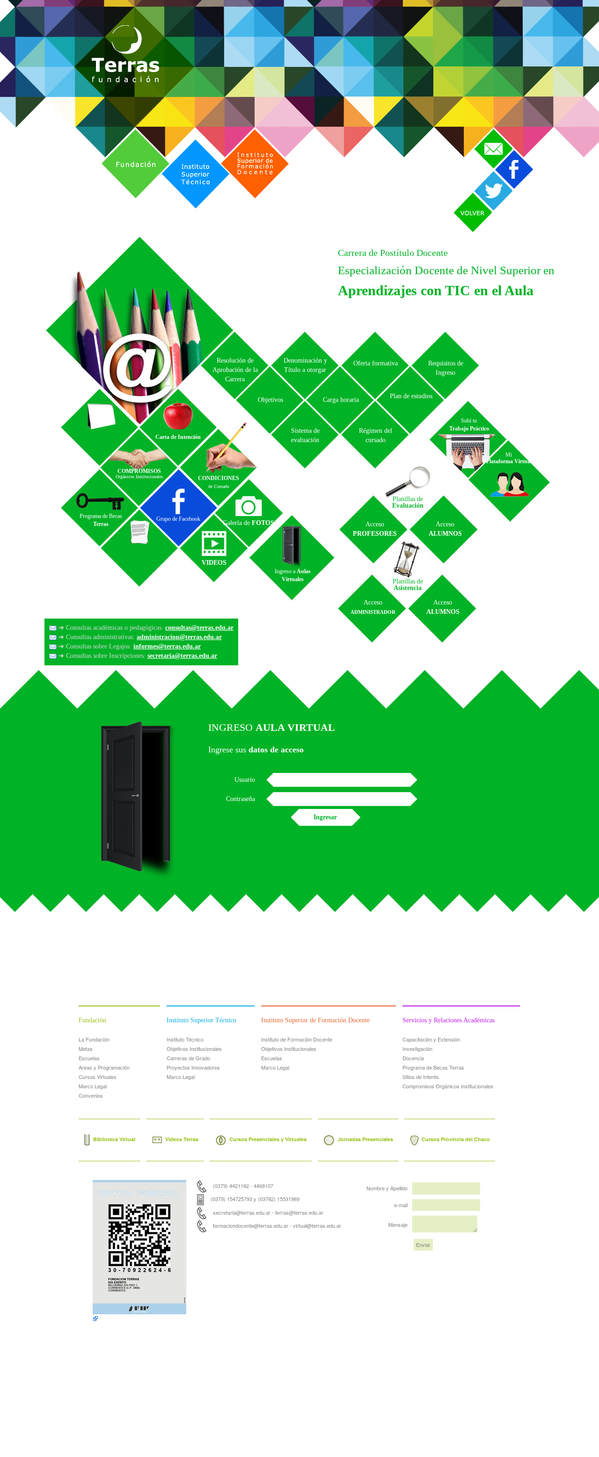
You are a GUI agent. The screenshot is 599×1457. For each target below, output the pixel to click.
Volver (462, 195)
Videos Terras (181, 1139)
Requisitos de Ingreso (445, 368)
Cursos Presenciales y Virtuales (268, 1139)
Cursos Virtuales (98, 1076)
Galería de (248, 523)
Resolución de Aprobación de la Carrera (235, 370)
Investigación (417, 1048)
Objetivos (270, 399)
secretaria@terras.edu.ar (182, 655)
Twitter (484, 173)
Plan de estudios (411, 396)
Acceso (375, 529)
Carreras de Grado (188, 1058)
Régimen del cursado (375, 435)
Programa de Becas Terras (433, 1067)
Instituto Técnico (185, 1039)
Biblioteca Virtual (114, 1139)
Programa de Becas (101, 520)
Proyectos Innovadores (193, 1067)
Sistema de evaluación (305, 435)
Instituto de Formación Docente (296, 1039)
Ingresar (325, 817)
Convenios (91, 1095)
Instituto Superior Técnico (186, 141)
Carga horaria (341, 399)
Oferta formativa (375, 363)
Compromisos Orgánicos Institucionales (447, 1086)
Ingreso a (293, 575)
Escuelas (89, 1058)
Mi (509, 458)
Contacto (487, 131)
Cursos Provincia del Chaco (456, 1139)
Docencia (413, 1058)
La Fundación (94, 1039)
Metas (86, 1048)
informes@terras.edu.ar (167, 646)
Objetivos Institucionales (194, 1048)
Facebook (510, 152)
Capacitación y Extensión (431, 1039)
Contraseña (240, 798)
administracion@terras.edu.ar (179, 637)
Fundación (117, 131)
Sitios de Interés (420, 1076)
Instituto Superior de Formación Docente (251, 131)
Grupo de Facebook (178, 519)
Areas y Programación (104, 1067)
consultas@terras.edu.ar (199, 627)
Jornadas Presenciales (365, 1139)
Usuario (244, 779)
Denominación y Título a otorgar (305, 365)
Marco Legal (93, 1086)
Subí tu (469, 424)
